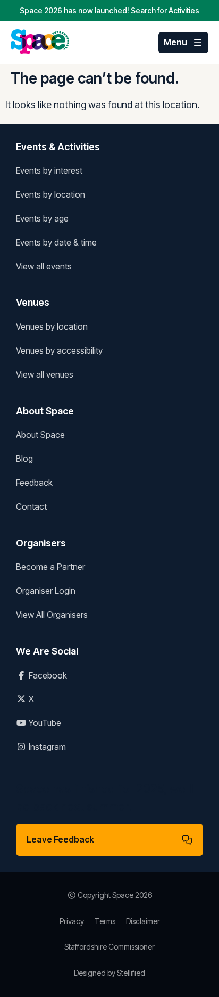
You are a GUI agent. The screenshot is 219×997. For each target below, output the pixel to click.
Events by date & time (56, 242)
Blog (24, 458)
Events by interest (49, 170)
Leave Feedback (60, 839)
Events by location (50, 194)
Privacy (72, 921)
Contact (31, 506)
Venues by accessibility (59, 350)
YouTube (44, 722)
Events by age (42, 218)
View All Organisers (52, 614)
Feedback (34, 482)
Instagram (46, 746)
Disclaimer (143, 921)
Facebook (47, 675)
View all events (44, 266)
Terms (105, 921)
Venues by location (52, 326)
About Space (40, 434)
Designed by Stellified (109, 972)
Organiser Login (45, 590)
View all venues (44, 374)
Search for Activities (165, 10)
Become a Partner (50, 566)
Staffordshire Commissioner (109, 946)
